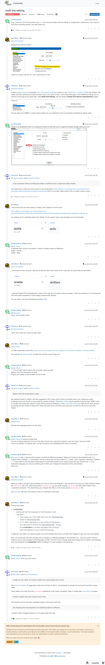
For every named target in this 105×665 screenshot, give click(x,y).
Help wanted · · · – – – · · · (13, 14)
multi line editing (34, 178)
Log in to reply (95, 14)
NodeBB (51, 656)
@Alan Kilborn (28, 243)
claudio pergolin (16, 19)
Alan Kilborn (15, 38)
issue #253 (86, 591)
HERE (45, 299)
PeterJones (14, 86)
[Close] (98, 626)
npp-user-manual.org (44, 92)
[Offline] (8, 21)
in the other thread (71, 403)
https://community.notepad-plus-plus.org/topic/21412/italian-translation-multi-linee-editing (64, 350)
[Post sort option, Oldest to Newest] (86, 14)
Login (16, 642)
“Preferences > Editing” (75, 92)
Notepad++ (59, 653)
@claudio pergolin (26, 38)
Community (18, 3)
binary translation (20, 585)
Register (9, 642)
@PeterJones (27, 310)
